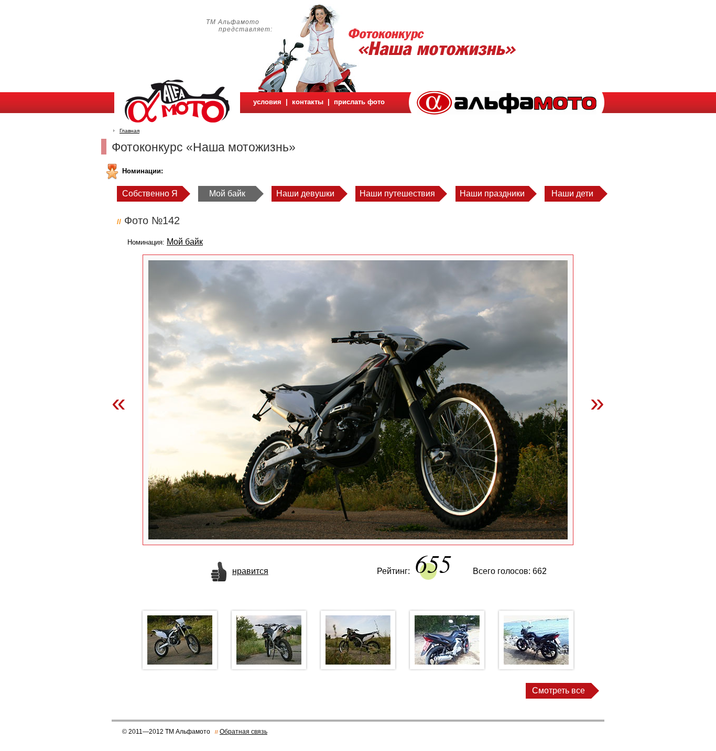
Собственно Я (150, 193)
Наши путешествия (397, 193)
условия (267, 102)
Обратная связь (243, 731)
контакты (307, 102)
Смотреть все (558, 690)
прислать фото (359, 102)
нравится (250, 571)
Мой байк (227, 193)
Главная (129, 131)
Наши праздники (492, 193)
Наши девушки (305, 193)
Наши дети (572, 193)
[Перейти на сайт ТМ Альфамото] (506, 111)
